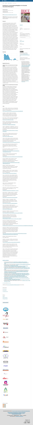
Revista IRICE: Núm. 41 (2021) (14, 265)
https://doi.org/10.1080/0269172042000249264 (9, 124)
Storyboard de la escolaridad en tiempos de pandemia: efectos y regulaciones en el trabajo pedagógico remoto (16, 266)
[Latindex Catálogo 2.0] (6, 323)
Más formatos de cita (22, 37)
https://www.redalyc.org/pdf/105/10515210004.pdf (9, 173)
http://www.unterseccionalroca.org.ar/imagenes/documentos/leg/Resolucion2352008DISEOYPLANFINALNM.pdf (18, 225)
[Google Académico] (6, 395)
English (4, 296)
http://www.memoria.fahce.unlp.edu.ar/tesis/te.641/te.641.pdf (11, 142)
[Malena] (6, 347)
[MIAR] (6, 366)
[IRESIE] (6, 351)
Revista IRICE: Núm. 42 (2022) (21, 266)
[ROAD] (6, 379)
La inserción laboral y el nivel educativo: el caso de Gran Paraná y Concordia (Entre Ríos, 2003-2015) (17, 268)
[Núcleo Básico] (6, 309)
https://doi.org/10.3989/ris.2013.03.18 (8, 136)
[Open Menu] (2, 1)
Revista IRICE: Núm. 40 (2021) (12, 272)
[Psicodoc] (6, 370)
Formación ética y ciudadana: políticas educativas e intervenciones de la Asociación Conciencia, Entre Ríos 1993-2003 (15, 262)
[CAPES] (6, 358)
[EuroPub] (6, 390)
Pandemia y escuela (25, 280)
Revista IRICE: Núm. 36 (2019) (21, 275)
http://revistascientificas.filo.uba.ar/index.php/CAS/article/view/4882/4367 (13, 111)
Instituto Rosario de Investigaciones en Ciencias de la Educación (16, 412)
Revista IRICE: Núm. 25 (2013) (16, 279)
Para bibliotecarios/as (5, 291)
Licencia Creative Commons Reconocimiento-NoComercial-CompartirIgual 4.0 (25, 65)
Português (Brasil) (5, 298)
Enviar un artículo (5, 302)
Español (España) (5, 297)
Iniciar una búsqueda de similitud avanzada (13, 284)
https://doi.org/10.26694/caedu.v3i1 (7, 209)
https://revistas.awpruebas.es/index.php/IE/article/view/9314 (11, 242)
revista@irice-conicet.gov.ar (19, 416)
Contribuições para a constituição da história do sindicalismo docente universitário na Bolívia (16, 275)
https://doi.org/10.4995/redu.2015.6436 (8, 119)
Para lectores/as (5, 289)
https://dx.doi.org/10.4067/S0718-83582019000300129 (10, 203)
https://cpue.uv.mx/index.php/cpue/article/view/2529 (10, 197)
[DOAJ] (6, 319)
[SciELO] (6, 315)
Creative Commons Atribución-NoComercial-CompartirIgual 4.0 (24, 55)
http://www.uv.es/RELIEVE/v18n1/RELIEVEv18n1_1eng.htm (10, 190)
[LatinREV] (6, 383)
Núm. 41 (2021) (22, 41)
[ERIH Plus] (6, 328)
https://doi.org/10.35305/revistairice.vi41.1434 (10, 14)
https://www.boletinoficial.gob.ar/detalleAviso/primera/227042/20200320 (13, 156)
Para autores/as (4, 290)
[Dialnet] (6, 333)
